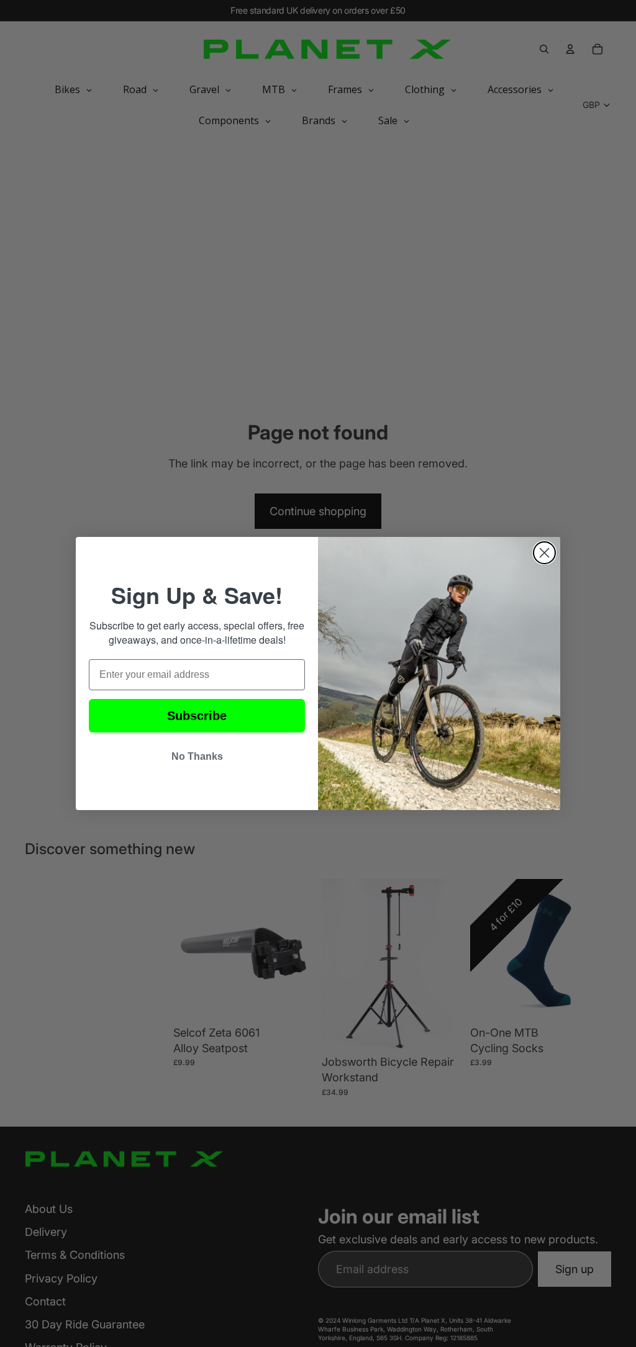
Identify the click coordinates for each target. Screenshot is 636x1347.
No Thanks (197, 756)
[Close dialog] (544, 553)
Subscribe (197, 716)
